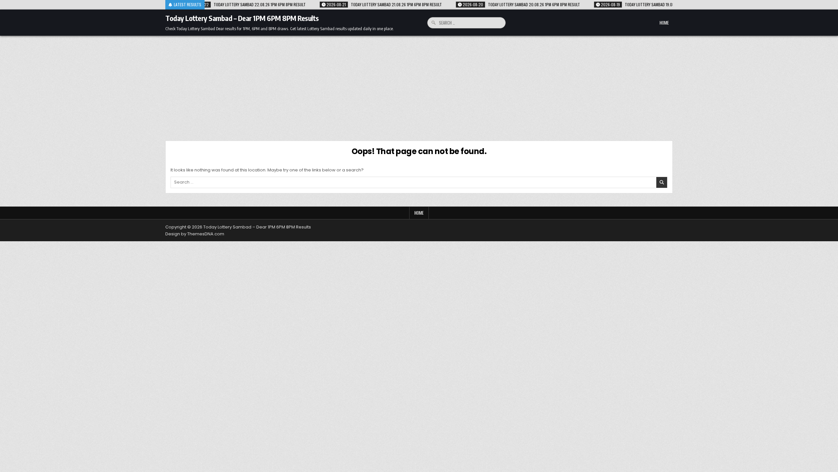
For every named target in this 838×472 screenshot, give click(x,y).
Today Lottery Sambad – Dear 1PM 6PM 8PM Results (242, 18)
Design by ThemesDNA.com (194, 234)
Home (664, 22)
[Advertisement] (419, 85)
